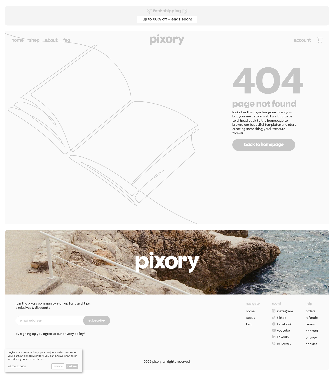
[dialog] (43, 360)
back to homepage (264, 145)
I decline (58, 366)
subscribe (97, 320)
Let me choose (17, 366)
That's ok (72, 366)
